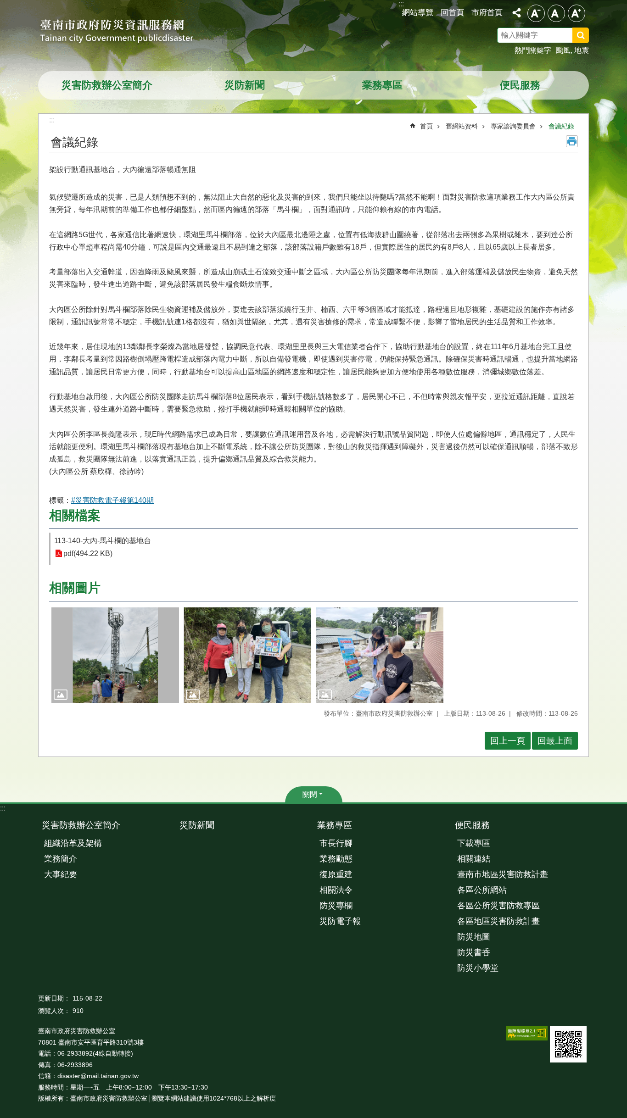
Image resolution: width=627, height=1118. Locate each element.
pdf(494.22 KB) (87, 553)
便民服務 (520, 85)
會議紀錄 (561, 126)
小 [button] (536, 13)
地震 (581, 50)
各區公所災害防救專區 (498, 905)
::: (3, 808)
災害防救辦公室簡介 (107, 85)
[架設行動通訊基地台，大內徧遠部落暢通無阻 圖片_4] (568, 1044)
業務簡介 (60, 858)
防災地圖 (473, 936)
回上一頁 (507, 740)
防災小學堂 (477, 968)
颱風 (563, 50)
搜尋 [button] (580, 35)
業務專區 (382, 85)
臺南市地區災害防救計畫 (502, 874)
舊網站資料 (462, 126)
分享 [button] (516, 13)
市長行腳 (336, 843)
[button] (115, 655)
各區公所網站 (482, 890)
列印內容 (572, 141)
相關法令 (336, 890)
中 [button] (556, 13)
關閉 (309, 794)
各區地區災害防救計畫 (498, 921)
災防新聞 (244, 85)
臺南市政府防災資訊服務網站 (125, 32)
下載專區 (473, 843)
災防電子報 (340, 921)
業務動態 (336, 858)
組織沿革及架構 (73, 843)
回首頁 (452, 12)
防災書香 (473, 952)
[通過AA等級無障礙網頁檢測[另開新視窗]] (527, 1033)
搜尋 (592, 36)
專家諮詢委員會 (513, 126)
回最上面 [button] (554, 740)
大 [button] (576, 13)
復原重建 (336, 874)
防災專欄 (336, 905)
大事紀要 (60, 874)
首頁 (426, 126)
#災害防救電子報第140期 (112, 500)
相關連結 (473, 858)
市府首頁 (487, 12)
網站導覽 (417, 12)
